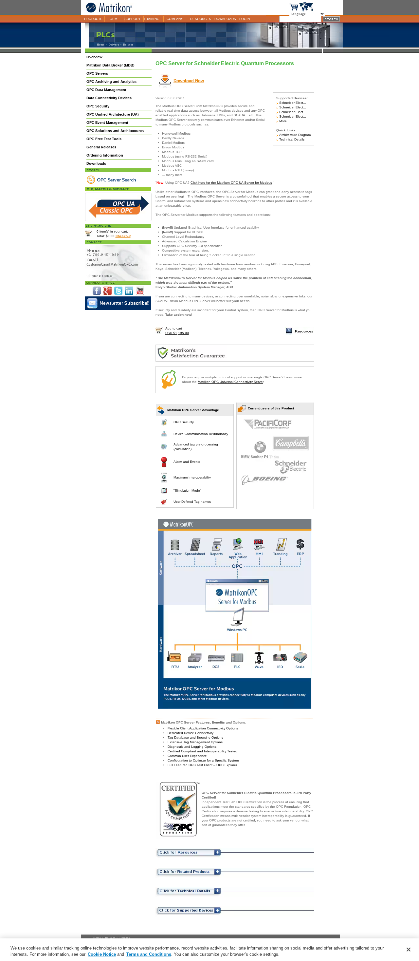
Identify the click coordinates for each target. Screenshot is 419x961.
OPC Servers (97, 73)
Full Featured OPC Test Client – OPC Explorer (202, 765)
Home (101, 44)
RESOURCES (200, 19)
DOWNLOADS (225, 19)
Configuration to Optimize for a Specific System (203, 760)
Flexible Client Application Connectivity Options (203, 728)
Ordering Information (104, 155)
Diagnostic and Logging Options (192, 746)
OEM (113, 19)
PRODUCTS (93, 19)
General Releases (101, 147)
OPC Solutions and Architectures (115, 131)
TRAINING (151, 19)
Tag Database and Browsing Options (195, 737)
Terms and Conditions (148, 954)
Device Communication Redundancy (200, 434)
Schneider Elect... (292, 102)
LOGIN (244, 19)
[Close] (408, 949)
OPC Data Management (106, 90)
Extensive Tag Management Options (195, 742)
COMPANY (175, 19)
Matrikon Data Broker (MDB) (110, 65)
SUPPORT (132, 19)
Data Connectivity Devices (109, 98)
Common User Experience (187, 756)
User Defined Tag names (192, 501)
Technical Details (291, 139)
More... (284, 121)
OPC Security (97, 106)
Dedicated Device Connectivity (190, 733)
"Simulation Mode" (187, 490)
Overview (94, 57)
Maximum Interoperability (192, 477)
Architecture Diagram (294, 135)
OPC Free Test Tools (103, 139)
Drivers (114, 44)
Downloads (96, 163)
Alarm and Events (186, 461)
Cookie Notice (102, 954)
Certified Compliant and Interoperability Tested (202, 751)
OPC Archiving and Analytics (111, 82)
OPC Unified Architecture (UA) (112, 114)
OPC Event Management (107, 122)
